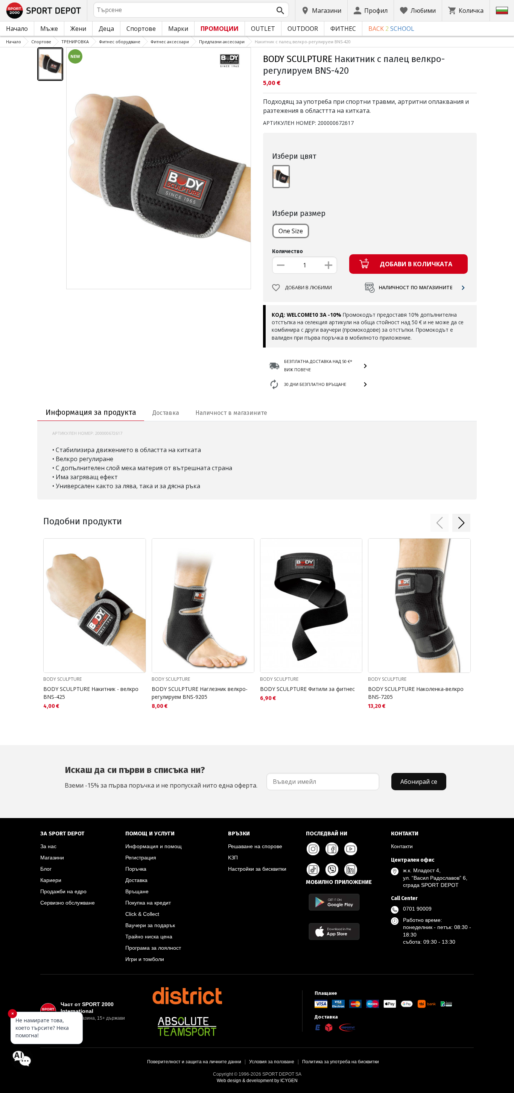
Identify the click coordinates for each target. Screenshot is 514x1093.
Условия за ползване (271, 1061)
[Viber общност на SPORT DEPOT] (332, 869)
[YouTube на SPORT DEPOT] (351, 849)
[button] (439, 522)
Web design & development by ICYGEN (257, 1080)
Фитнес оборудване (119, 41)
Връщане (137, 891)
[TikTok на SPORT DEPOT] (313, 869)
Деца (106, 28)
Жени (78, 28)
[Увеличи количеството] (328, 265)
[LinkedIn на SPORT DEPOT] (351, 869)
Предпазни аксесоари (222, 41)
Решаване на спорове (255, 846)
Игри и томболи (144, 959)
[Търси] (280, 10)
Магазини (52, 858)
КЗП (233, 858)
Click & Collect (142, 914)
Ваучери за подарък (150, 925)
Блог (46, 869)
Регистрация (140, 858)
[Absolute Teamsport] (187, 1026)
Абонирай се (418, 781)
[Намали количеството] (280, 265)
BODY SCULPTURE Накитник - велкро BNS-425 (90, 692)
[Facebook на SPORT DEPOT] (332, 849)
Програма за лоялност (153, 948)
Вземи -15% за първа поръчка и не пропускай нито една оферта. (161, 777)
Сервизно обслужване (67, 903)
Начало (17, 28)
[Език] (502, 10)
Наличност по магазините (416, 287)
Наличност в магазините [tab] (231, 412)
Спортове (141, 28)
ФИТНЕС (343, 28)
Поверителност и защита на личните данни (194, 1061)
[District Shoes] (187, 995)
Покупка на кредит (148, 903)
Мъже (49, 28)
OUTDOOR (302, 28)
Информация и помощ (153, 846)
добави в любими (308, 287)
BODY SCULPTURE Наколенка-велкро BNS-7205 (416, 692)
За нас (48, 846)
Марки (178, 28)
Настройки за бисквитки (257, 869)
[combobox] (191, 10)
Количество (287, 251)
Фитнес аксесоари (170, 41)
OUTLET (263, 28)
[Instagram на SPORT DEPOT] (313, 849)
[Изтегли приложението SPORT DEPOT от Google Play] (334, 902)
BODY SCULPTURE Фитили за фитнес (307, 688)
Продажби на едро (63, 891)
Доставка (136, 880)
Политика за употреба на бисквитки (340, 1061)
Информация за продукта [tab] (91, 412)
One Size (290, 231)
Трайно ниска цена (148, 937)
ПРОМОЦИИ (220, 28)
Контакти (402, 846)
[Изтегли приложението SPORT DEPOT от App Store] (334, 931)
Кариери (50, 880)
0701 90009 (417, 909)
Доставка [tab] (165, 412)
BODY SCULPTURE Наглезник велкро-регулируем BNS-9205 (200, 692)
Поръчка (135, 869)
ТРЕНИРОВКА (75, 41)
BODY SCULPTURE (297, 59)
